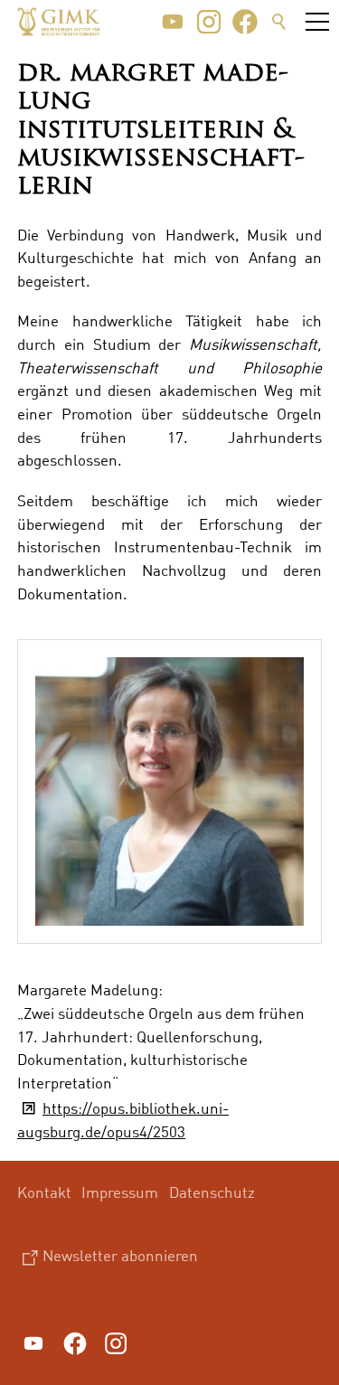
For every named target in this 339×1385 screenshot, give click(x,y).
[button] (173, 22)
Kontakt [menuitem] (44, 1191)
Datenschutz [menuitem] (212, 1191)
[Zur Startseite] (58, 21)
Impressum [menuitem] (119, 1191)
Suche (279, 21)
